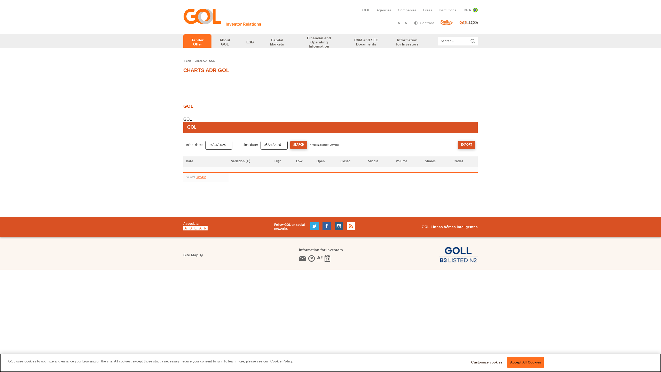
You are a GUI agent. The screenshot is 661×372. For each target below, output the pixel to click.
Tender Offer (197, 42)
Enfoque (201, 177)
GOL (366, 10)
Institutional (448, 10)
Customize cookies (486, 362)
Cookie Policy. (281, 361)
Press (427, 10)
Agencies (383, 10)
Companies (407, 10)
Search (298, 144)
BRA (467, 10)
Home (187, 60)
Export (466, 144)
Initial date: (194, 145)
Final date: (250, 145)
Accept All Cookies (525, 362)
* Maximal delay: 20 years (324, 145)
